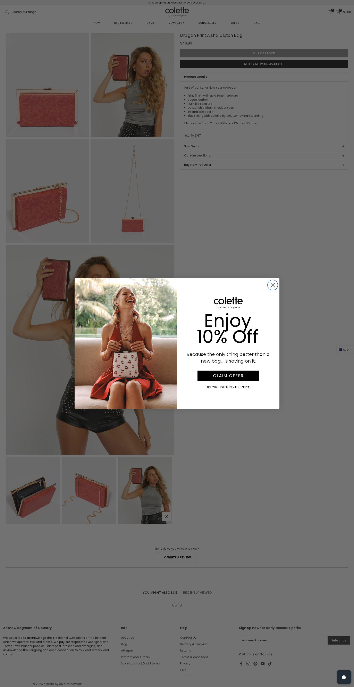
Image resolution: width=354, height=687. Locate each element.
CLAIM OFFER (228, 376)
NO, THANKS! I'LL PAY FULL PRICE (228, 387)
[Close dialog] (273, 285)
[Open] (344, 677)
